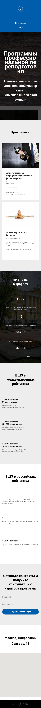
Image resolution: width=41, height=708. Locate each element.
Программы (20, 23)
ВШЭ (20, 27)
